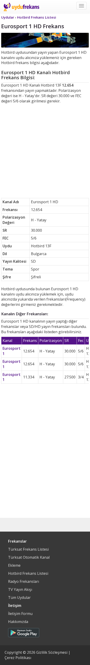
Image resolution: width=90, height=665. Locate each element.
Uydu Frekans (21, 7)
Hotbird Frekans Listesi (28, 573)
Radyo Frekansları (23, 581)
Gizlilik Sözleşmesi (51, 652)
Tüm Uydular (19, 597)
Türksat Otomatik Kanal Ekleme (29, 561)
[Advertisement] (45, 151)
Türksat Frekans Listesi (28, 549)
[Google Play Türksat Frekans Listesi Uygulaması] (23, 631)
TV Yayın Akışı (20, 589)
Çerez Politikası (18, 657)
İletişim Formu (20, 613)
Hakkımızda (18, 621)
